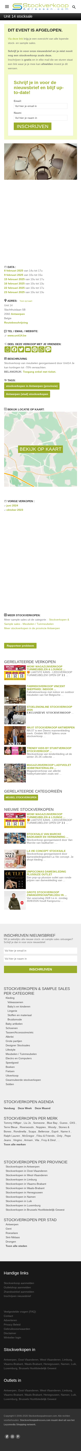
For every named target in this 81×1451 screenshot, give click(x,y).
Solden (10, 1084)
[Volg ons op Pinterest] (18, 1436)
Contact (8, 1315)
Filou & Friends (46, 1135)
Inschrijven (40, 969)
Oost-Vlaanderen (28, 1359)
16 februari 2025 (14, 283)
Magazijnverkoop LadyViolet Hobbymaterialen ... (49, 766)
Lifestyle (10, 1049)
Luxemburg (10, 1368)
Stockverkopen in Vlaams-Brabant (26, 1183)
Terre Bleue (11, 1127)
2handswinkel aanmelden (19, 1291)
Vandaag (9, 1108)
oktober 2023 (14, 509)
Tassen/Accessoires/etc (20, 1032)
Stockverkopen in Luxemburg (23, 1205)
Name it (65, 1131)
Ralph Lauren (12, 1135)
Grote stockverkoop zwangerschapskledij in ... (47, 894)
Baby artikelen (14, 1023)
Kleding (10, 997)
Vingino (17, 1140)
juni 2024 (12, 505)
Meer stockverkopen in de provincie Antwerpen (32, 628)
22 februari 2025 (14, 287)
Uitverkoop (12, 1075)
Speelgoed (12, 1062)
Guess (63, 1122)
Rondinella (20, 1131)
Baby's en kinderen (19, 1006)
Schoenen (12, 1028)
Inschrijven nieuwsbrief (17, 1296)
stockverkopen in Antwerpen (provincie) (32, 385)
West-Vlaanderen (50, 1359)
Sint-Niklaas (13, 1237)
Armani (28, 1140)
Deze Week (25, 1108)
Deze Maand (42, 1108)
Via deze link (15, 38)
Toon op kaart (26, 301)
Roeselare (12, 1232)
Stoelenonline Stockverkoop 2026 (49, 708)
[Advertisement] (40, 222)
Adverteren (10, 1320)
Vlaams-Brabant (13, 1363)
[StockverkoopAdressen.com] (40, 6)
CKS (72, 1122)
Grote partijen (14, 1041)
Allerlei (10, 1036)
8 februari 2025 (13, 270)
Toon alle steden (16, 1245)
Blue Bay (52, 1122)
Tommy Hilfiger (12, 1122)
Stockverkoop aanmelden (19, 1283)
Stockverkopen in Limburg (21, 1179)
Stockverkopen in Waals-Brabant (25, 1188)
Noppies (41, 1127)
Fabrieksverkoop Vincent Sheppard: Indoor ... (46, 688)
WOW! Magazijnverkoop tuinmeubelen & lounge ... (46, 668)
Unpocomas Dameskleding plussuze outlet (46, 873)
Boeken (10, 1066)
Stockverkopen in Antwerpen (23, 1166)
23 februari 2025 (14, 292)
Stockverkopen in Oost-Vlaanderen (26, 1170)
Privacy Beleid (12, 1324)
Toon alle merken (15, 1144)
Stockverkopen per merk (31, 1118)
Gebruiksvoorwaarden (17, 1328)
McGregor (28, 1135)
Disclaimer (10, 1333)
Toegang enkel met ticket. (39, 371)
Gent (8, 1228)
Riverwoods (27, 1127)
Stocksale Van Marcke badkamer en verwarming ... (47, 835)
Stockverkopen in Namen (21, 1196)
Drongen (11, 1241)
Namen (65, 1363)
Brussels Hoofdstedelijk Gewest (37, 1368)
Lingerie (12, 1010)
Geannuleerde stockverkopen (23, 1079)
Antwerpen (18, 313)
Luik (73, 1363)
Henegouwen (51, 1363)
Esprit (55, 1131)
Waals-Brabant (33, 1363)
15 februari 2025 (14, 279)
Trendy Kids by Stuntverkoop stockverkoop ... (49, 749)
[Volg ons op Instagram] (12, 1436)
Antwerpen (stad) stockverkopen (27, 394)
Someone (39, 1122)
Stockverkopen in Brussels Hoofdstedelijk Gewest (35, 1209)
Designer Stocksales (18, 1045)
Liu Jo (27, 1122)
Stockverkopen (35, 1162)
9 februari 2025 (13, 274)
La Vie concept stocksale (46, 850)
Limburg (67, 1359)
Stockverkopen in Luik (19, 1201)
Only (59, 1135)
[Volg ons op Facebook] (7, 1436)
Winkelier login (12, 1337)
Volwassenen (15, 1002)
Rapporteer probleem (20, 645)
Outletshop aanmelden (17, 1287)
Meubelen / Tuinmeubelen (21, 1053)
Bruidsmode (15, 1019)
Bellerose (43, 1131)
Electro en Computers (19, 1058)
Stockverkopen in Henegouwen (24, 1192)
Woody (52, 1127)
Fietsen (10, 1071)
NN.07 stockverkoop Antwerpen (51, 727)
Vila (37, 1140)
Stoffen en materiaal (20, 1015)
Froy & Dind (48, 1140)
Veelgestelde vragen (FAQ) (20, 1311)
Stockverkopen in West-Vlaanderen (27, 1175)
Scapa (32, 1131)
